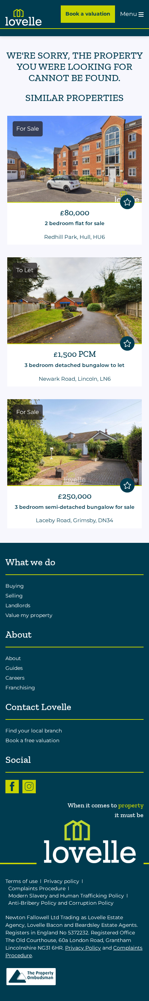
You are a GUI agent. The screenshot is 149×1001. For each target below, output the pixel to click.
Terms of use (21, 881)
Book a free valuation (32, 740)
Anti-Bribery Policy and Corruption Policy (61, 903)
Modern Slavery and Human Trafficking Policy (66, 895)
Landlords (17, 605)
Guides (14, 668)
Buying (14, 586)
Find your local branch (33, 730)
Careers (15, 678)
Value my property (28, 615)
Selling (14, 595)
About (13, 658)
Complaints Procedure (36, 888)
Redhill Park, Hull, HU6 (74, 236)
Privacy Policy (83, 948)
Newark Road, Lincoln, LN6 (75, 378)
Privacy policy (61, 881)
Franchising (20, 687)
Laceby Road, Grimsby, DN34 (74, 520)
